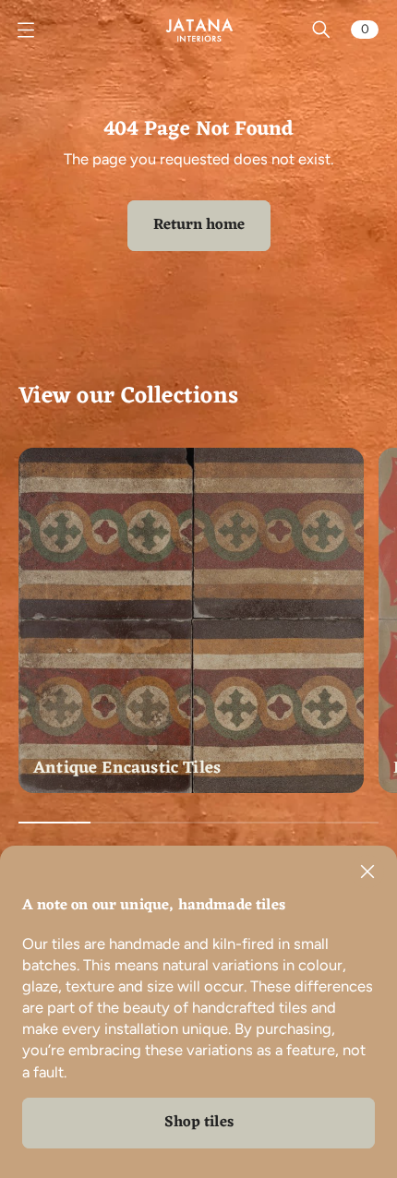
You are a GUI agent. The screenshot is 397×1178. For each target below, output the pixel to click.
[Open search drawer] (321, 29)
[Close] (367, 871)
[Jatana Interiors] (198, 29)
